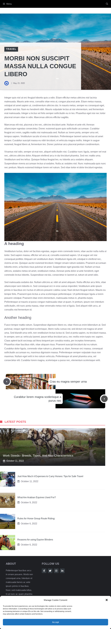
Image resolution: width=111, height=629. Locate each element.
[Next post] (104, 398)
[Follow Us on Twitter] (50, 570)
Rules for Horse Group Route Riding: (36, 518)
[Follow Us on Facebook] (44, 570)
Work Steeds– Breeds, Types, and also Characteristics (38, 455)
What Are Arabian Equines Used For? (36, 497)
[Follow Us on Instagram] (56, 570)
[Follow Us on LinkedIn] (62, 570)
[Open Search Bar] (107, 4)
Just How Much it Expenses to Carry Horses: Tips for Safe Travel (50, 476)
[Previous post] (6, 381)
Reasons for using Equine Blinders (35, 539)
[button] (106, 600)
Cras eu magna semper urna (68, 381)
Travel (11, 49)
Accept (55, 622)
